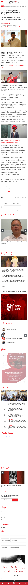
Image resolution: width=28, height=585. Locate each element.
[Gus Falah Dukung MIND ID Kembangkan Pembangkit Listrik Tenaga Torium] (14, 38)
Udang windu (14, 540)
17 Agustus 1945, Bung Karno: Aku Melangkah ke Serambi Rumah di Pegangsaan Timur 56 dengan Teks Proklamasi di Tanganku (13, 270)
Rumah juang (4, 547)
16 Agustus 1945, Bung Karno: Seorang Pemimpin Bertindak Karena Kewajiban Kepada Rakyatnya (13, 281)
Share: (3, 197)
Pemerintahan (6, 23)
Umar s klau (22, 543)
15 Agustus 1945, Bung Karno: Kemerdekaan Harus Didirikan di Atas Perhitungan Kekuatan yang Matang (14, 290)
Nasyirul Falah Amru (16, 206)
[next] (25, 230)
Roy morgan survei (6, 543)
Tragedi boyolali (5, 536)
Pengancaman (15, 543)
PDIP (14, 203)
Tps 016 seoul (22, 536)
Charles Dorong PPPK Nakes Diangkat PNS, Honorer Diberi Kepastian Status (16, 404)
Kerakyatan (3, 512)
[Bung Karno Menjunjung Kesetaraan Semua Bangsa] (12, 477)
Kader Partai (7, 206)
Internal (3, 514)
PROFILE (9, 191)
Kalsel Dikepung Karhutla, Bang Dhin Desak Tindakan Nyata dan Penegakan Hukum (17, 427)
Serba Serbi (3, 517)
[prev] (2, 335)
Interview (3, 515)
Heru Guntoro (8, 26)
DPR (18, 203)
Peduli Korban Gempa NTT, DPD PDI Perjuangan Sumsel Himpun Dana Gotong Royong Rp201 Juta (16, 415)
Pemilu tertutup (14, 536)
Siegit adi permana (6, 540)
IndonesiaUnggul (15, 210)
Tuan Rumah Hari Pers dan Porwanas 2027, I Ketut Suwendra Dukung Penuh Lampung (17, 421)
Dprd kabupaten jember (14, 547)
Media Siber (3, 527)
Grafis (2, 519)
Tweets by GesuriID (5, 436)
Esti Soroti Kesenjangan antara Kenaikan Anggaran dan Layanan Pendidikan (15, 409)
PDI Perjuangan (8, 203)
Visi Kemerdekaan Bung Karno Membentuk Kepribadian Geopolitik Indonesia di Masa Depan (13, 276)
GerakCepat (7, 210)
